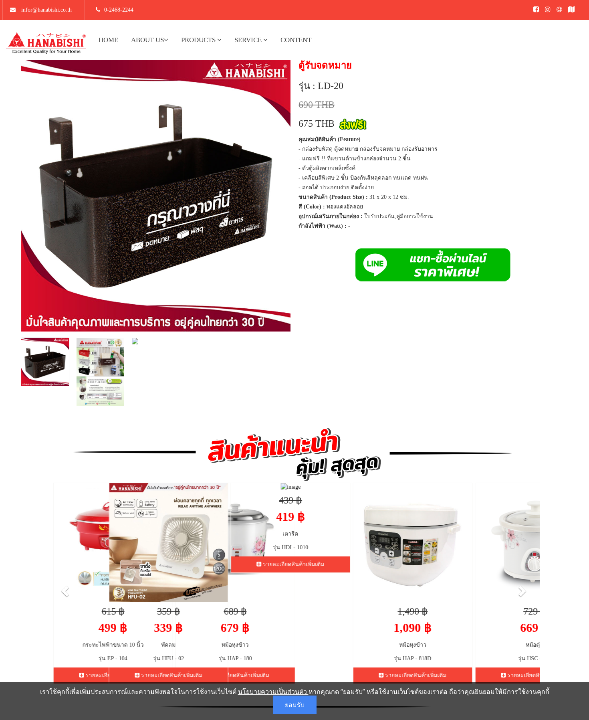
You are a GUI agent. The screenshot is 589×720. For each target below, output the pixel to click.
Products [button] (199, 40)
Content (295, 40)
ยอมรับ (295, 704)
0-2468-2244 (118, 10)
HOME (108, 40)
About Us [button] (147, 40)
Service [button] (248, 40)
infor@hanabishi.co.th (46, 10)
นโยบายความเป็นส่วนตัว (273, 691)
